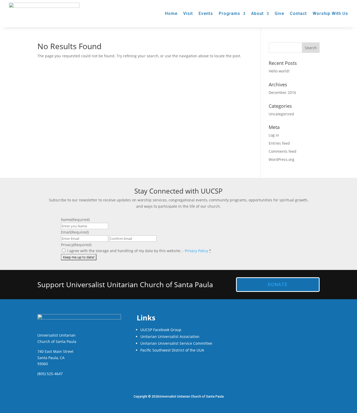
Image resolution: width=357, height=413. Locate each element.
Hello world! (279, 71)
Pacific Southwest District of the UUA (172, 350)
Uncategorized (281, 113)
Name (75, 219)
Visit (188, 13)
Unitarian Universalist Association (169, 336)
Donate (277, 284)
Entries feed (279, 143)
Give (279, 13)
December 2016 (282, 92)
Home (171, 13)
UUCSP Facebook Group (160, 329)
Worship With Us (330, 13)
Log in (274, 135)
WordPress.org (281, 159)
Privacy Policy (196, 250)
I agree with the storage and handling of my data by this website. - (139, 250)
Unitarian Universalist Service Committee (176, 343)
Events (206, 13)
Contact (298, 13)
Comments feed (282, 151)
